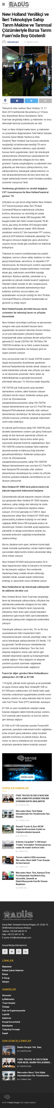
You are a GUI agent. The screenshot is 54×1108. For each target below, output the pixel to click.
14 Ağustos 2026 (23, 805)
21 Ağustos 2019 (31, 42)
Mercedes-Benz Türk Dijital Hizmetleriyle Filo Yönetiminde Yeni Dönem (33, 814)
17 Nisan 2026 (22, 867)
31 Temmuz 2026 (23, 820)
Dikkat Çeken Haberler (13, 970)
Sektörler (6, 1018)
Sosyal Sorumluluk (11, 1022)
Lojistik (5, 1014)
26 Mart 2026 (22, 888)
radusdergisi (13, 42)
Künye (5, 974)
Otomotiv (6, 995)
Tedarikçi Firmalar (11, 1029)
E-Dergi (6, 978)
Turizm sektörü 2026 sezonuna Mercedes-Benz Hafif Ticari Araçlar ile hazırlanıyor (33, 860)
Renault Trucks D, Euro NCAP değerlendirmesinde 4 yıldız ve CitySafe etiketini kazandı (30, 829)
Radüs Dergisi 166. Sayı (29, 1047)
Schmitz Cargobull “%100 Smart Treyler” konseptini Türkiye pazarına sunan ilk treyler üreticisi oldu (33, 845)
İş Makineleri (8, 999)
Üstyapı (5, 1007)
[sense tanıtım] (6, 1098)
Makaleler (7, 967)
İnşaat (5, 1033)
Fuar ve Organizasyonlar (13, 1010)
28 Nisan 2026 (22, 836)
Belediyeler (7, 1026)
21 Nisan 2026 (22, 851)
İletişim (5, 982)
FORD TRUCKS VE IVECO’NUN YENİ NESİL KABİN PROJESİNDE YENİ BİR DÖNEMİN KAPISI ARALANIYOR (32, 798)
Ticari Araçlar (8, 1003)
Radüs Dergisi (14, 1103)
